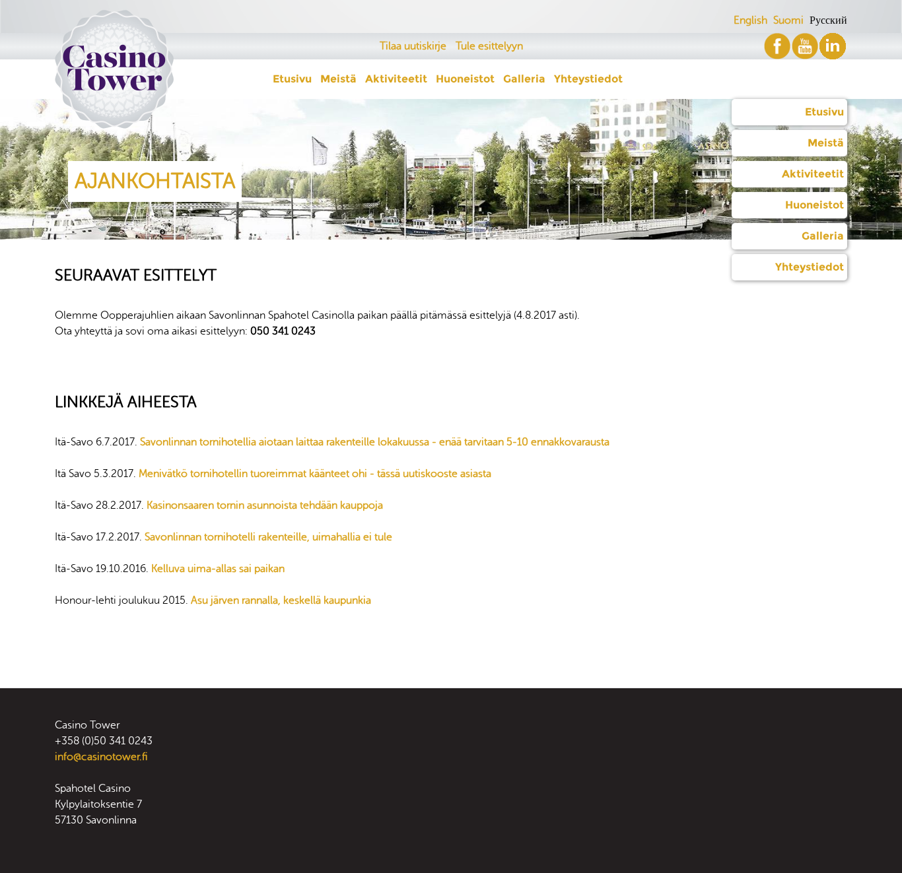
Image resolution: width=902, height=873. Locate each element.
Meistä (826, 143)
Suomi (788, 20)
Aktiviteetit (813, 174)
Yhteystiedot (809, 267)
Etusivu (824, 112)
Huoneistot (814, 205)
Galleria (823, 236)
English (750, 20)
